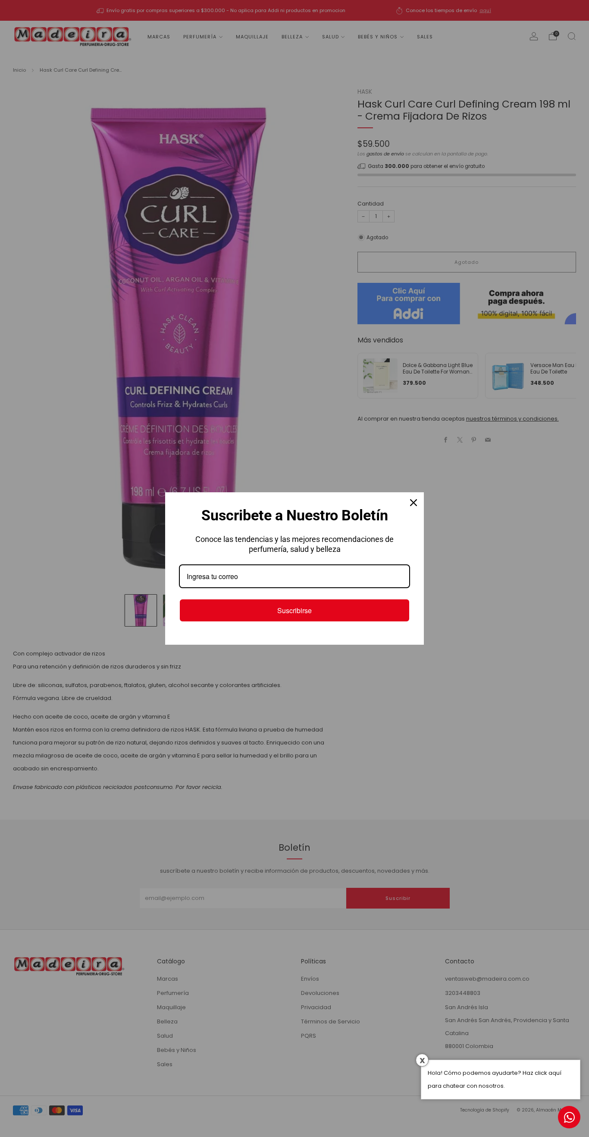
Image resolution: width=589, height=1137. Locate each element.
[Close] (413, 502)
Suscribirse (294, 610)
